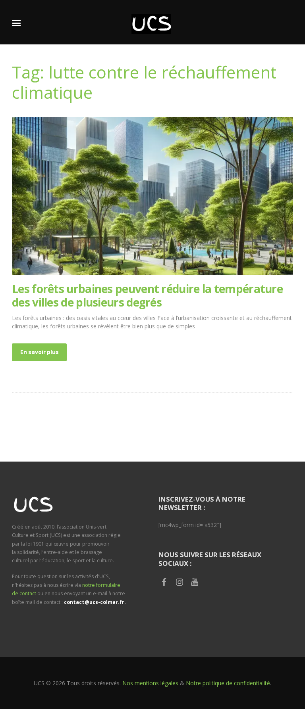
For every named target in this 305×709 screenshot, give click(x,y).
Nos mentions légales (150, 683)
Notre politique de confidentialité (228, 683)
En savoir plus (39, 352)
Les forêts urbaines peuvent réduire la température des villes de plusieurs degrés (147, 295)
